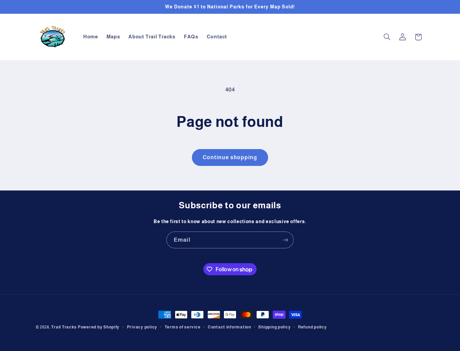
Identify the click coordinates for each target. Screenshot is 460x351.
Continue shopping (230, 157)
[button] (387, 37)
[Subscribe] (285, 240)
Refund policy (312, 327)
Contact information (229, 327)
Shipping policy (274, 327)
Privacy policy (142, 327)
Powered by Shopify (99, 327)
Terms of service (183, 327)
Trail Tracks (64, 327)
